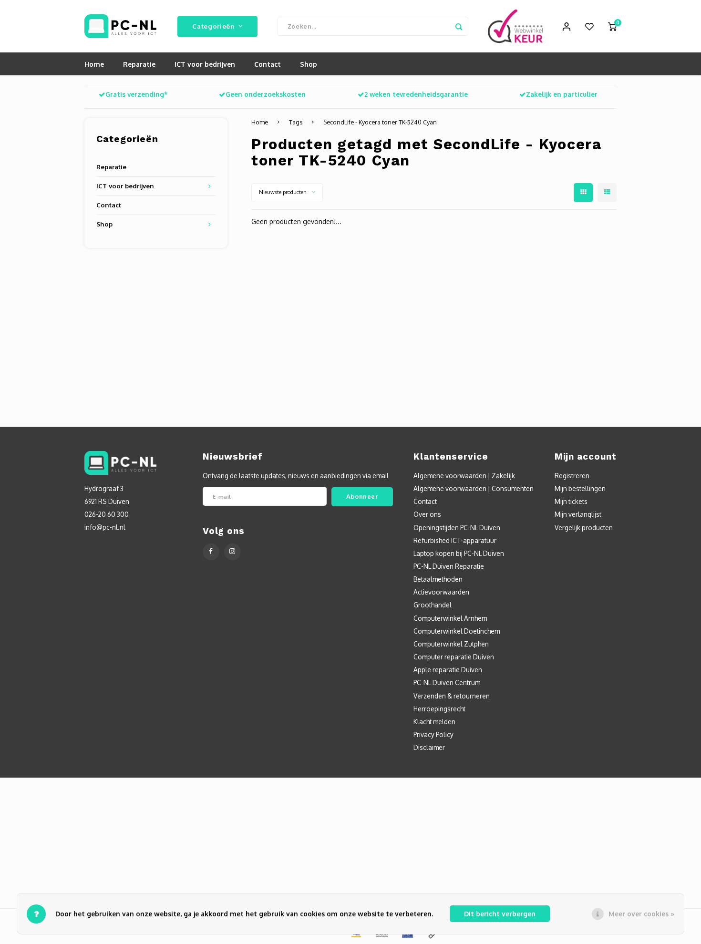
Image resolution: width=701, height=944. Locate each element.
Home (94, 64)
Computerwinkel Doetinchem (456, 631)
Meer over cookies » (641, 914)
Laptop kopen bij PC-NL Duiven (458, 553)
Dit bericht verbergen (500, 914)
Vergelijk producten (584, 527)
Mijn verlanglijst (578, 514)
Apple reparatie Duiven (447, 670)
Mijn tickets (571, 501)
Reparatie (139, 64)
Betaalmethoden (438, 579)
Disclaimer (429, 747)
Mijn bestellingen (580, 488)
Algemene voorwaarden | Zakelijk (464, 476)
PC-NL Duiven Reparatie (448, 566)
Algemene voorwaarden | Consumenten (473, 488)
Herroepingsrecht (439, 709)
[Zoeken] (458, 26)
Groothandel (432, 605)
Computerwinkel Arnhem (450, 618)
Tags (295, 122)
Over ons (427, 514)
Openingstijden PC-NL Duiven (456, 527)
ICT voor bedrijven (205, 64)
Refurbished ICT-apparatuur (454, 540)
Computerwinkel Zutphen (451, 644)
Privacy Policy (433, 734)
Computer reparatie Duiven (453, 657)
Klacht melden (434, 722)
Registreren (572, 476)
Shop (308, 64)
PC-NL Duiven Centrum (446, 682)
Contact (267, 64)
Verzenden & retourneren (451, 696)
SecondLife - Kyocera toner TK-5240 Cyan (380, 122)
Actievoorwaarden (441, 592)
